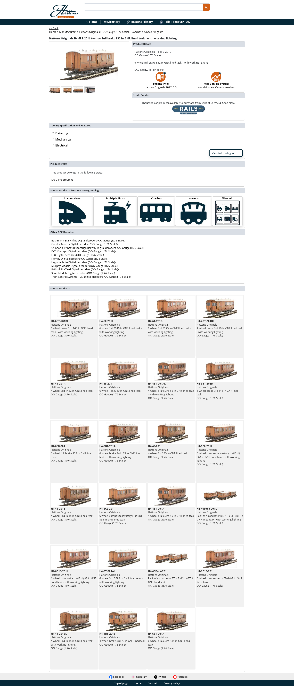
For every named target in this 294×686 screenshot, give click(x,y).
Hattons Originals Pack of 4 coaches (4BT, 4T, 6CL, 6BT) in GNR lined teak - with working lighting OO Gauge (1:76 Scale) (220, 516)
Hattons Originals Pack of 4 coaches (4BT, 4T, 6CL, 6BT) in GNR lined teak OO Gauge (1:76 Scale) (171, 578)
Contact (152, 683)
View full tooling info (226, 153)
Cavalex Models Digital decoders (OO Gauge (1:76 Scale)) (84, 244)
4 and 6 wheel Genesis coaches (216, 85)
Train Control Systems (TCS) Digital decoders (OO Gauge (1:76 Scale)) (91, 276)
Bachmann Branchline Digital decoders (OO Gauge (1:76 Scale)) (88, 240)
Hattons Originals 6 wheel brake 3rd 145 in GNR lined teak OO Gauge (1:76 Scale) (218, 391)
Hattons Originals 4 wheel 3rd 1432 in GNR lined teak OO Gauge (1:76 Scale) (72, 389)
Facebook (118, 676)
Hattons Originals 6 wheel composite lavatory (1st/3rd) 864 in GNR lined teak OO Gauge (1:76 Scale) (120, 516)
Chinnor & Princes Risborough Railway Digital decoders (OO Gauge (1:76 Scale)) (97, 247)
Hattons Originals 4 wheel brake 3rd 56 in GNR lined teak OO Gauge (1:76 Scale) (171, 514)
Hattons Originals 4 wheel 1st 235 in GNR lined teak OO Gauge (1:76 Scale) (168, 451)
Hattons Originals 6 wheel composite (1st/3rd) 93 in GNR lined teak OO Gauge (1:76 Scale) (219, 578)
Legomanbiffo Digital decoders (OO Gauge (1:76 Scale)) (83, 262)
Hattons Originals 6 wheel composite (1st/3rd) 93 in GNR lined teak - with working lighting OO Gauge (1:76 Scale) (73, 578)
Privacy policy (172, 683)
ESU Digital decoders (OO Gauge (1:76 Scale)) (77, 255)
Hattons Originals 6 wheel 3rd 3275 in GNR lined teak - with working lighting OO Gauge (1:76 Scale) (169, 328)
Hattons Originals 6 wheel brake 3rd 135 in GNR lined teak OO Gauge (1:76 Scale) (169, 641)
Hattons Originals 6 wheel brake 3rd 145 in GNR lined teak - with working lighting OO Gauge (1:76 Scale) (72, 328)
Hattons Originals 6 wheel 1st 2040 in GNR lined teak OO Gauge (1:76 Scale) (120, 389)
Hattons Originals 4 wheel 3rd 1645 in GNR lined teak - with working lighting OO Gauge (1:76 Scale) (72, 641)
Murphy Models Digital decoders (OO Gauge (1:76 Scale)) (84, 265)
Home (91, 22)
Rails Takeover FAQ (176, 22)
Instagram (141, 676)
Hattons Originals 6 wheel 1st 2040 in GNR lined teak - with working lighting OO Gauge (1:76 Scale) (120, 328)
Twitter (161, 676)
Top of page (121, 683)
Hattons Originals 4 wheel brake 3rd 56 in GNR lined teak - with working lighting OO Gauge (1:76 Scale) (171, 391)
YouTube (182, 676)
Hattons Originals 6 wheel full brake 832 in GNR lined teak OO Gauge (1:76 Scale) (71, 453)
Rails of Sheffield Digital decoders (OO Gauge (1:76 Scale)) (85, 269)
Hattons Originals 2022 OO (161, 85)
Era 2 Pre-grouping (62, 179)
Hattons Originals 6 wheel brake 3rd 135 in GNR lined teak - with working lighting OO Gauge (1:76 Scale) (120, 453)
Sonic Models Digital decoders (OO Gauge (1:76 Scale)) (83, 273)
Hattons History (141, 22)
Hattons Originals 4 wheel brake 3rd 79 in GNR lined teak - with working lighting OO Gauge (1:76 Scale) (220, 328)
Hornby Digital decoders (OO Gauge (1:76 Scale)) (79, 258)
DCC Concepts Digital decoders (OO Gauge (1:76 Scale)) (83, 251)
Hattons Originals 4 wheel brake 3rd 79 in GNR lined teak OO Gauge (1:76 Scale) (122, 639)
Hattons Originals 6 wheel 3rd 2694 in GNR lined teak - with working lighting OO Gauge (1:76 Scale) (121, 578)
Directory (112, 22)
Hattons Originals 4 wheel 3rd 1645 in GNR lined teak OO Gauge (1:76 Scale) (72, 514)
